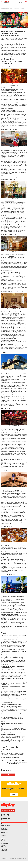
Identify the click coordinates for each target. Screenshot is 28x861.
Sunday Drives (4, 850)
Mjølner (17, 490)
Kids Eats (3, 838)
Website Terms (5, 858)
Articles (2, 7)
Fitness (2, 836)
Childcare (3, 839)
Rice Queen (19, 430)
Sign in (5, 810)
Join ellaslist (21, 760)
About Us (3, 826)
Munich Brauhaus (22, 545)
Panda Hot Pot (11, 87)
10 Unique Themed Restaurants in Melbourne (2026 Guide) (13, 8)
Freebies (3, 845)
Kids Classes (3, 835)
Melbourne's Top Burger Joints (12, 757)
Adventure (3, 847)
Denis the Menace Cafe (6, 150)
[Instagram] (7, 815)
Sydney (20, 2)
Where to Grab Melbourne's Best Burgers (9, 176)
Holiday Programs (5, 840)
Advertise (3, 821)
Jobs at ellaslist (4, 829)
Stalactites (11, 256)
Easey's (25, 373)
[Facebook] (1, 815)
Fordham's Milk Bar (9, 201)
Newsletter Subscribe (5, 825)
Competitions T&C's (21, 858)
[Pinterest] (4, 815)
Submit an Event (4, 819)
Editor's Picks (4, 849)
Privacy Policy (13, 858)
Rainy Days (3, 846)
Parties (2, 834)
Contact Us (3, 828)
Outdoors (3, 852)
